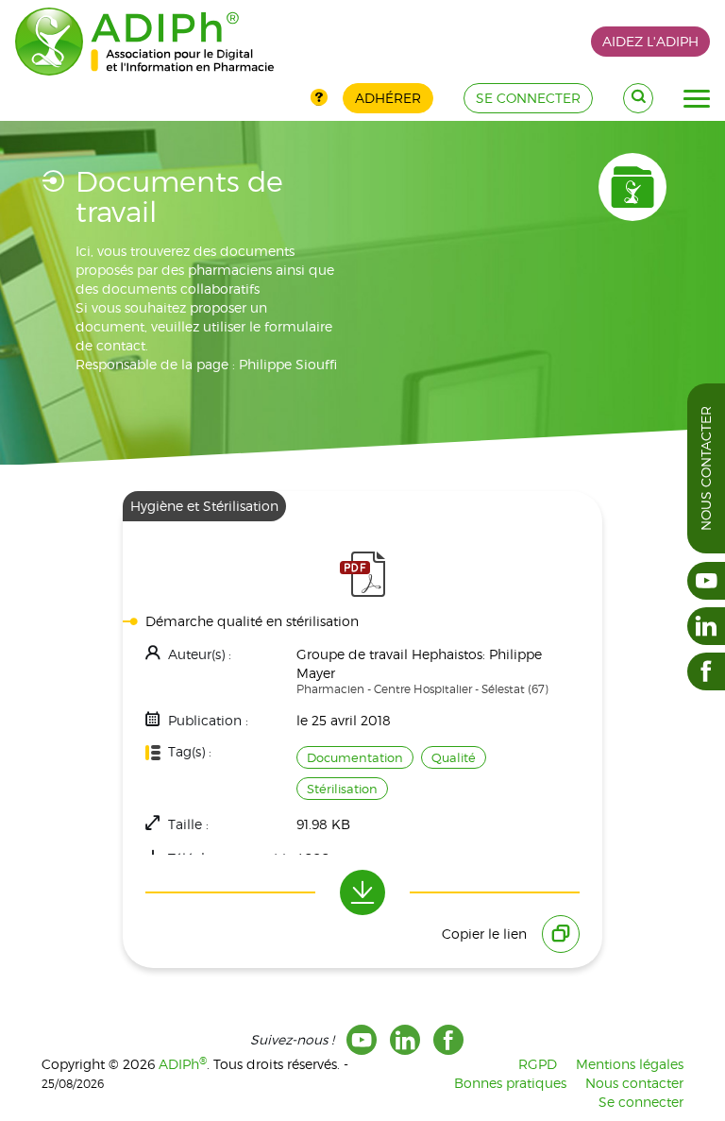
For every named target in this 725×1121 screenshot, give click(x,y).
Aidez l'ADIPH (650, 41)
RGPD (537, 1064)
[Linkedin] (405, 1040)
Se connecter (641, 1102)
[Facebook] (448, 1040)
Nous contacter (706, 468)
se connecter (528, 98)
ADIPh (183, 1064)
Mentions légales (629, 1064)
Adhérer (388, 98)
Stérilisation (342, 788)
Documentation (355, 757)
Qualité (453, 757)
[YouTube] (361, 1040)
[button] (696, 99)
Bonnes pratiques (510, 1083)
